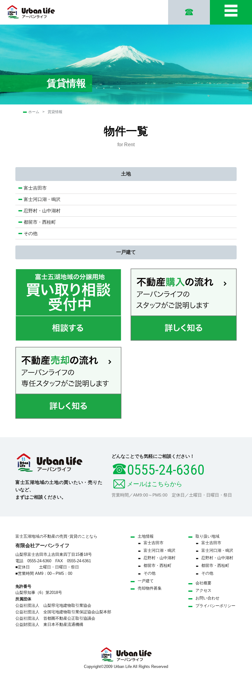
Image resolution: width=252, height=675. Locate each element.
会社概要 (203, 583)
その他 (30, 233)
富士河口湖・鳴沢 (44, 199)
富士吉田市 (35, 187)
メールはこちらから (154, 484)
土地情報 (146, 536)
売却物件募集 (150, 588)
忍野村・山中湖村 (42, 210)
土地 (126, 173)
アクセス (203, 590)
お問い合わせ (207, 598)
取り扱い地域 (207, 536)
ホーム (33, 112)
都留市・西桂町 (40, 222)
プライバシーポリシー (215, 605)
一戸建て (126, 252)
